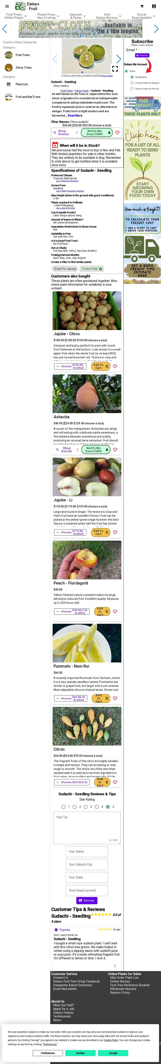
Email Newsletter (65, 989)
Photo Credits (106, 76)
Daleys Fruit (33, 6)
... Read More (73, 115)
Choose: (70, 366)
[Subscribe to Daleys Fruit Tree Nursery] (142, 66)
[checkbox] (65, 268)
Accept (113, 1053)
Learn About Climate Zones (67, 181)
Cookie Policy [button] (111, 1040)
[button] (74, 35)
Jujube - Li (63, 500)
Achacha (62, 417)
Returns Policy (120, 992)
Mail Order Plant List (124, 978)
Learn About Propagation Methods (70, 191)
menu (7, 6)
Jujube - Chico (67, 333)
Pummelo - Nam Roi (71, 666)
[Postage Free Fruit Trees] (142, 106)
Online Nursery (120, 981)
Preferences (48, 1053)
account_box (154, 6)
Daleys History (63, 1012)
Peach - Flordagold (71, 583)
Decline (80, 1053)
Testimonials (62, 1016)
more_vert (115, 965)
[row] (65, 269)
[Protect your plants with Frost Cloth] (80, 37)
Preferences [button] (50, 1044)
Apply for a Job (63, 1009)
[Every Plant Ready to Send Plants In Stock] (142, 159)
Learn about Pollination (65, 208)
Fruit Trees (67, 90)
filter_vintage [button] (100, 269)
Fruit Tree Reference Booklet (130, 985)
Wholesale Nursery (123, 989)
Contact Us (60, 978)
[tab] (16, 16)
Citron (59, 749)
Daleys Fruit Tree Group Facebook (76, 981)
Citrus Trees (82, 90)
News (57, 1020)
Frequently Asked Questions (72, 985)
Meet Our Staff (63, 1005)
